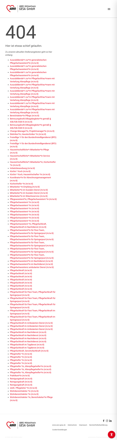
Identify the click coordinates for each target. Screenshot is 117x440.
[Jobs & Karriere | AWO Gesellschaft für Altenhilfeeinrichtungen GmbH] (21, 8)
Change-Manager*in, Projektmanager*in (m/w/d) (32, 131)
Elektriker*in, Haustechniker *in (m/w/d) (28, 134)
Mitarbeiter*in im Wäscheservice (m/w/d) (29, 196)
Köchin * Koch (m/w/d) (20, 171)
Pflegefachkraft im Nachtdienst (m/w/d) (28, 332)
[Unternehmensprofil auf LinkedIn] (110, 420)
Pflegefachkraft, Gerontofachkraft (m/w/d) (29, 351)
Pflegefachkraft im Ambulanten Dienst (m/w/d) (31, 323)
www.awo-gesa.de (58, 425)
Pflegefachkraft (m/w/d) (21, 270)
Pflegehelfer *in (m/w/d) (21, 354)
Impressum (83, 425)
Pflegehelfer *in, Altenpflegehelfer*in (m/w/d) (30, 366)
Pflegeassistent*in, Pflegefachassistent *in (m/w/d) (33, 199)
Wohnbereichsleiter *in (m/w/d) (24, 391)
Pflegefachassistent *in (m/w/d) (24, 202)
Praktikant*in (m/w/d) (20, 375)
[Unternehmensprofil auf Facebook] (103, 420)
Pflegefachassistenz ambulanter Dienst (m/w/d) (32, 267)
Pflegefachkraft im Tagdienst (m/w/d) (27, 344)
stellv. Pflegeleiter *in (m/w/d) (23, 388)
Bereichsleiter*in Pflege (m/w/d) (24, 115)
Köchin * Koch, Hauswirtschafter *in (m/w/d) (30, 174)
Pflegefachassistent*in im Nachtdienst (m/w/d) (31, 261)
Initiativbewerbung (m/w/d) (22, 168)
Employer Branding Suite (104, 437)
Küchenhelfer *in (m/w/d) (21, 183)
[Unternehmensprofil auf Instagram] (107, 420)
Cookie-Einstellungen (59, 430)
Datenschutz (72, 425)
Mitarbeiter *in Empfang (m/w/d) (25, 187)
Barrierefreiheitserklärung (98, 425)
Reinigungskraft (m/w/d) (21, 378)
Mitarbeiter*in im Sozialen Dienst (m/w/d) (29, 190)
